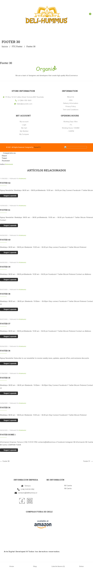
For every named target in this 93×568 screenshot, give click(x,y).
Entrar (81, 566)
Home (11, 566)
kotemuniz (9, 164)
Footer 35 (5, 378)
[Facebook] (22, 501)
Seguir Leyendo (10, 196)
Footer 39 (5, 267)
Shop (35, 566)
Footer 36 (5, 350)
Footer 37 (5, 323)
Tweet (4, 158)
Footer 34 (5, 407)
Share (4, 155)
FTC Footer (17, 46)
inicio (5, 46)
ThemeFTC (37, 147)
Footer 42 (5, 183)
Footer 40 (5, 239)
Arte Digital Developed (14, 551)
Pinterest (5, 160)
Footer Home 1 (8, 434)
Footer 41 (5, 210)
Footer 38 (5, 294)
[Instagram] (30, 501)
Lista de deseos (58, 566)
